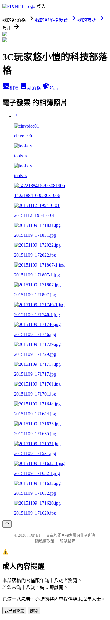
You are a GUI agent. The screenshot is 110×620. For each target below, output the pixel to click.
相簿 (14, 88)
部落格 (34, 88)
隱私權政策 (44, 541)
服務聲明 (67, 541)
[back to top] (7, 524)
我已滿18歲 (14, 611)
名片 (54, 88)
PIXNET (33, 535)
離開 (34, 611)
